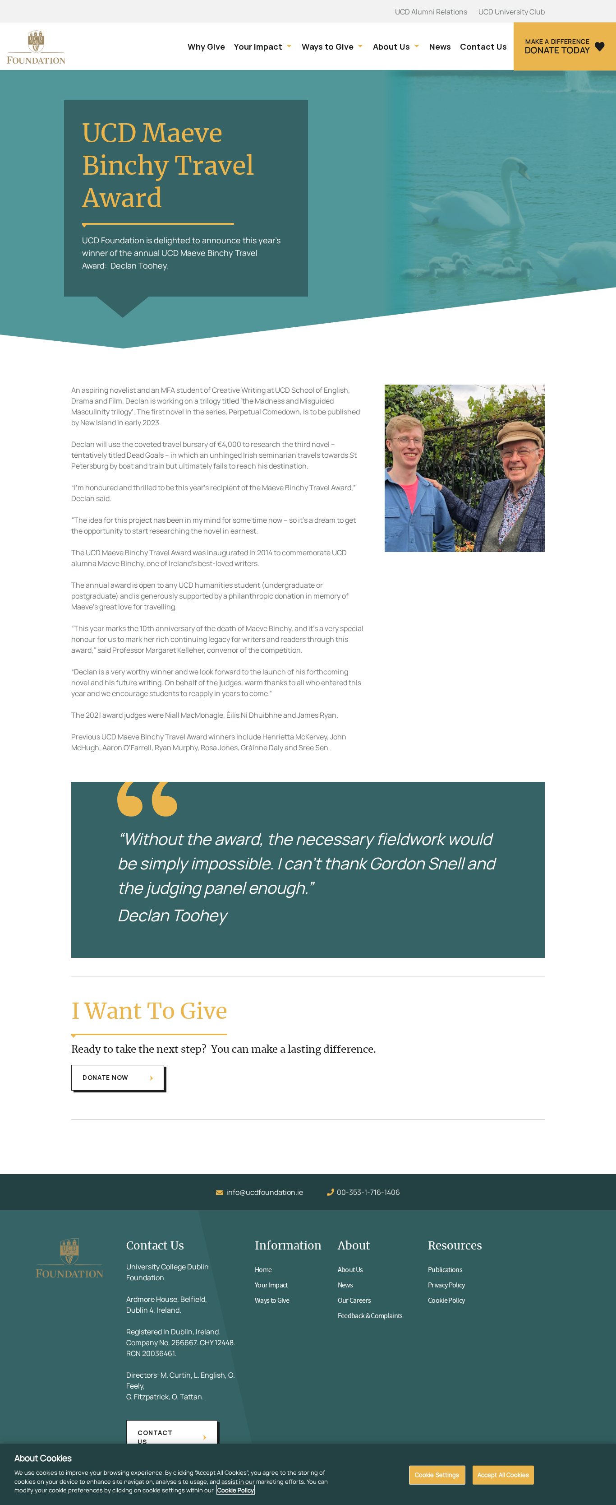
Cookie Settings (437, 1474)
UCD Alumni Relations (431, 12)
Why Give (206, 47)
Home (263, 1269)
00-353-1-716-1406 (368, 1192)
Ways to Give (328, 47)
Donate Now (106, 1077)
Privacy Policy (446, 1285)
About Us (391, 47)
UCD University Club (511, 12)
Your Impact (258, 47)
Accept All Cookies (503, 1474)
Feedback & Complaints (370, 1315)
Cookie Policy (446, 1300)
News (440, 47)
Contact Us (483, 47)
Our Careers (354, 1300)
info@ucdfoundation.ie (264, 1192)
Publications (445, 1269)
